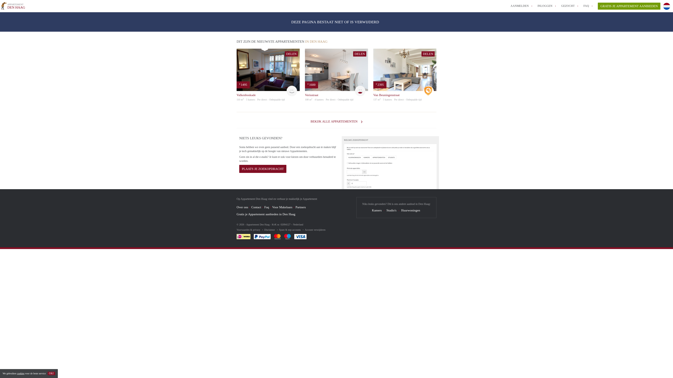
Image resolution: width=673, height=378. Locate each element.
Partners (300, 207)
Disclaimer (270, 230)
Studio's (391, 210)
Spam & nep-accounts (290, 230)
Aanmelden (520, 5)
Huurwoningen (410, 210)
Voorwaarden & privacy (249, 230)
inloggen (545, 5)
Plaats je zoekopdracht (263, 169)
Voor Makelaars (282, 207)
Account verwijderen (315, 230)
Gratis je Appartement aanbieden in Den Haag (266, 214)
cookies (20, 373)
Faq (266, 207)
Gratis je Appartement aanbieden (629, 6)
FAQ (586, 5)
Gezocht (568, 5)
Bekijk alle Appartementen (334, 121)
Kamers (377, 210)
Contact (256, 207)
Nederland (298, 224)
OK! (51, 373)
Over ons (242, 207)
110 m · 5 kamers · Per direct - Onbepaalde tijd (261, 99)
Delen (291, 54)
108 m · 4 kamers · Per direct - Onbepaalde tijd (329, 99)
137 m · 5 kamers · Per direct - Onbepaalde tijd (397, 99)
